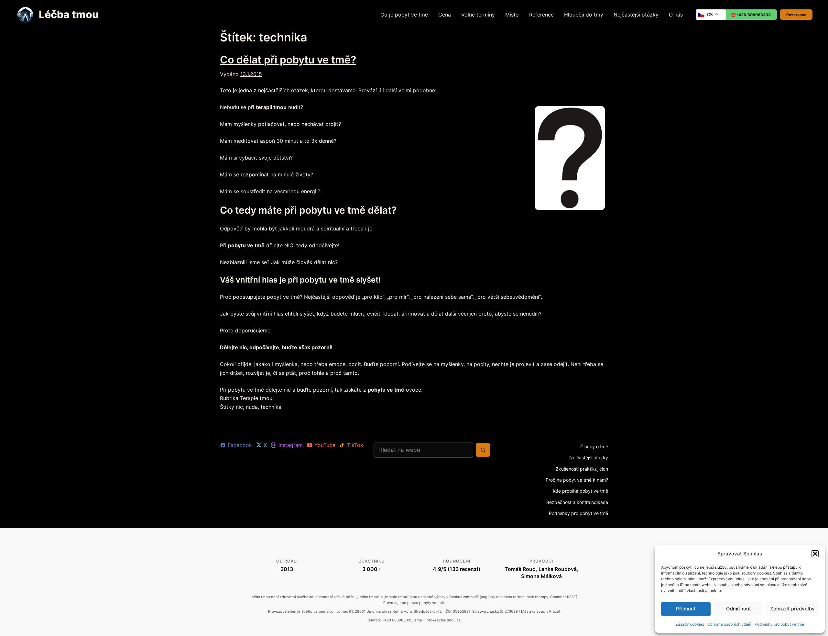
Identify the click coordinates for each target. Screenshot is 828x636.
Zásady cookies (689, 624)
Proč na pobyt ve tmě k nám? (577, 480)
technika (271, 407)
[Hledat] (483, 450)
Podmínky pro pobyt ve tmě (779, 624)
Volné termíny (478, 14)
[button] (815, 554)
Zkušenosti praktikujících (582, 469)
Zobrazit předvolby (792, 609)
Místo (512, 14)
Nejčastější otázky (636, 14)
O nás (676, 14)
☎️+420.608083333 (751, 14)
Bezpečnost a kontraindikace (577, 502)
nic (239, 407)
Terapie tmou (256, 398)
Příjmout (686, 609)
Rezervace (796, 14)
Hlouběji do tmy (583, 14)
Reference (541, 14)
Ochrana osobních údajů (729, 624)
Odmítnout (738, 609)
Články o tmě (594, 446)
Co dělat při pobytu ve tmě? (288, 59)
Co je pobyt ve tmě (404, 14)
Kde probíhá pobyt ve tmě (580, 491)
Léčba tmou (69, 14)
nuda (252, 407)
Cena (444, 14)
